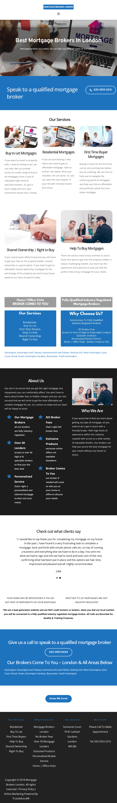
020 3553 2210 (102, 741)
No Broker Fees (44, 736)
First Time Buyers (16, 736)
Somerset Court (72, 727)
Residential (16, 727)
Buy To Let (16, 731)
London (72, 741)
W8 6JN (72, 746)
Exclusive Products (44, 751)
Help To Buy (16, 741)
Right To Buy (16, 751)
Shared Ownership (16, 746)
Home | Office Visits (44, 766)
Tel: (92, 741)
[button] (58, 13)
